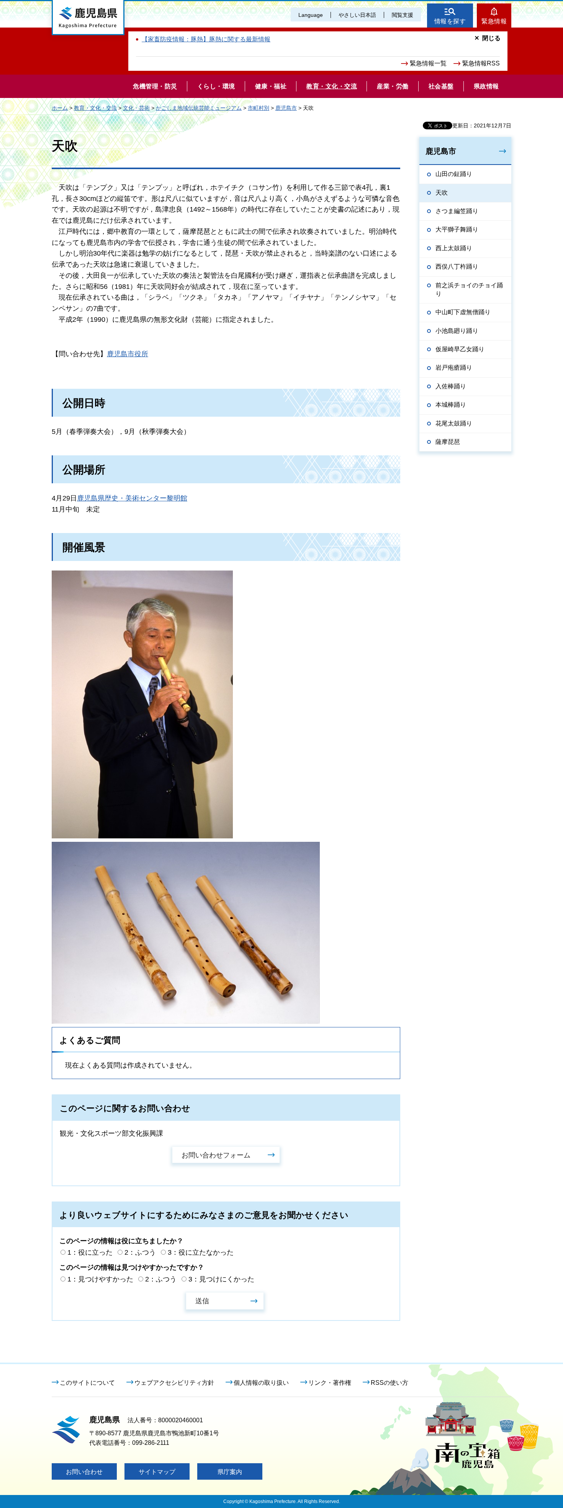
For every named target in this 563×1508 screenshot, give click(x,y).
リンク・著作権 (329, 1382)
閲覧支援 (402, 15)
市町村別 (258, 108)
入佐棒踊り (450, 386)
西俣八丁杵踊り (456, 266)
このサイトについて (87, 1382)
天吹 (441, 192)
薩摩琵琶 (447, 442)
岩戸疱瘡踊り (453, 367)
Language (310, 15)
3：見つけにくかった (221, 1279)
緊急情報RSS (481, 63)
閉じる (491, 38)
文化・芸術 (136, 108)
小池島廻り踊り (456, 331)
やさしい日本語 (357, 15)
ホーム (60, 108)
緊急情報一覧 (428, 63)
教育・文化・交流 (95, 108)
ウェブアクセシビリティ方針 (174, 1382)
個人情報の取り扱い (261, 1382)
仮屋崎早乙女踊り (459, 349)
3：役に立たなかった (201, 1252)
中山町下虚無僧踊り (463, 312)
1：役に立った (90, 1252)
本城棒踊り (450, 404)
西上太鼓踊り (453, 248)
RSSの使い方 (389, 1382)
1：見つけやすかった (100, 1279)
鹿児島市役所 (127, 354)
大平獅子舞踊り (456, 229)
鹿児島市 (286, 108)
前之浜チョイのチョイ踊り (469, 289)
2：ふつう (140, 1252)
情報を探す (450, 21)
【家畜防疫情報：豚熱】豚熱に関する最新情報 (206, 39)
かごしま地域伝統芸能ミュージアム (199, 108)
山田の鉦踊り (453, 174)
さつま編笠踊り (456, 211)
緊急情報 (494, 21)
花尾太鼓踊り (453, 423)
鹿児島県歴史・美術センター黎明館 (132, 498)
